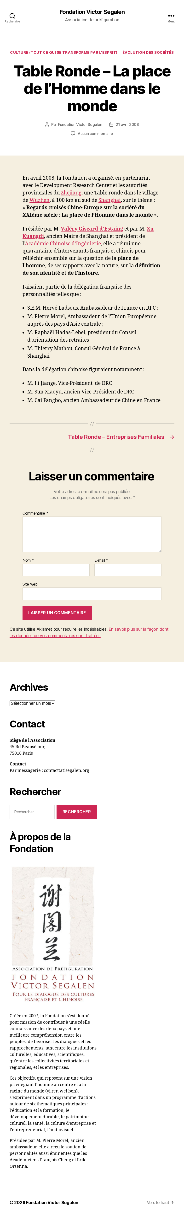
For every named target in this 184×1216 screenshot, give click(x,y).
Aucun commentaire (95, 133)
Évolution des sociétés (148, 52)
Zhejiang (71, 193)
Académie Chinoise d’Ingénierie (63, 244)
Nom (28, 560)
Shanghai (109, 200)
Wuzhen (39, 200)
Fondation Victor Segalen (92, 12)
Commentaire (35, 513)
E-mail (101, 560)
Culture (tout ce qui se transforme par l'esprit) (63, 52)
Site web (30, 584)
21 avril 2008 (127, 124)
